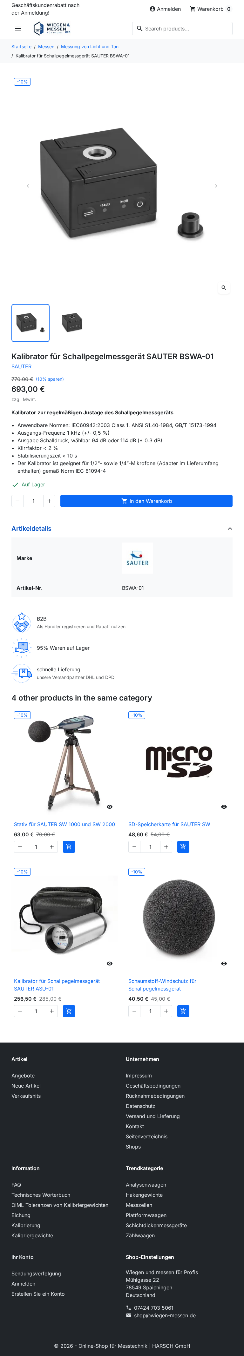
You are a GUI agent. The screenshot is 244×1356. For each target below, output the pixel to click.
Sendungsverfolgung (36, 1273)
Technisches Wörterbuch (40, 1195)
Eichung (20, 1215)
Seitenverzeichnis (146, 1136)
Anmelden (23, 1283)
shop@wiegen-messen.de (165, 1315)
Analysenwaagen (146, 1185)
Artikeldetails (31, 528)
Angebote (23, 1075)
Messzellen (139, 1205)
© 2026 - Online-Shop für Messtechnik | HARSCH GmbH (122, 1346)
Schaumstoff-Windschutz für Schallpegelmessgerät (162, 985)
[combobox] (182, 28)
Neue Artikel (26, 1086)
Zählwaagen (140, 1235)
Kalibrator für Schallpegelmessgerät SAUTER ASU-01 (57, 985)
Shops (133, 1146)
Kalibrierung (25, 1225)
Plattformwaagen (146, 1215)
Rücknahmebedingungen (155, 1096)
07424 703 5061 (153, 1308)
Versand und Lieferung (153, 1116)
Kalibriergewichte (32, 1235)
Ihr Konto (22, 1257)
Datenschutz (140, 1106)
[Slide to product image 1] (30, 323)
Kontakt (135, 1126)
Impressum (139, 1075)
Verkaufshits (26, 1096)
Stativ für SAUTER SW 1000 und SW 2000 (64, 824)
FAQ (16, 1185)
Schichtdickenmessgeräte (156, 1225)
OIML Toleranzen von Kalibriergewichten (59, 1205)
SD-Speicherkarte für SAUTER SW (169, 824)
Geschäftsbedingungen (153, 1086)
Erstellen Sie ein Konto (38, 1294)
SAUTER (21, 366)
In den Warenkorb (146, 501)
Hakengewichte (144, 1195)
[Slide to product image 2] (76, 323)
